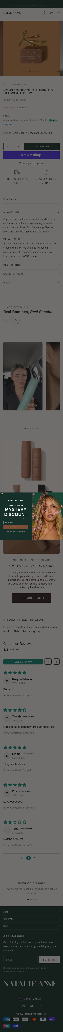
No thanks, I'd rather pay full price (16, 531)
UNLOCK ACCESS (16, 526)
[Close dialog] (2, 494)
